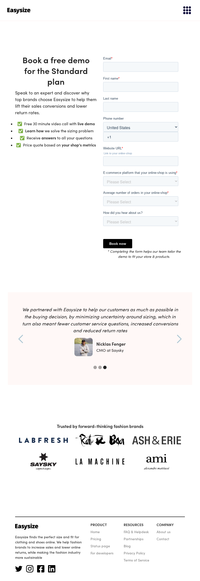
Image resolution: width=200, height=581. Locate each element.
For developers (101, 553)
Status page (100, 546)
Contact (163, 539)
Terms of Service (136, 560)
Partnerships (133, 539)
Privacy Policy (134, 553)
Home (95, 532)
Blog (127, 546)
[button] (185, 10)
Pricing (95, 539)
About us (163, 532)
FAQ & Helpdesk (136, 532)
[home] (18, 10)
